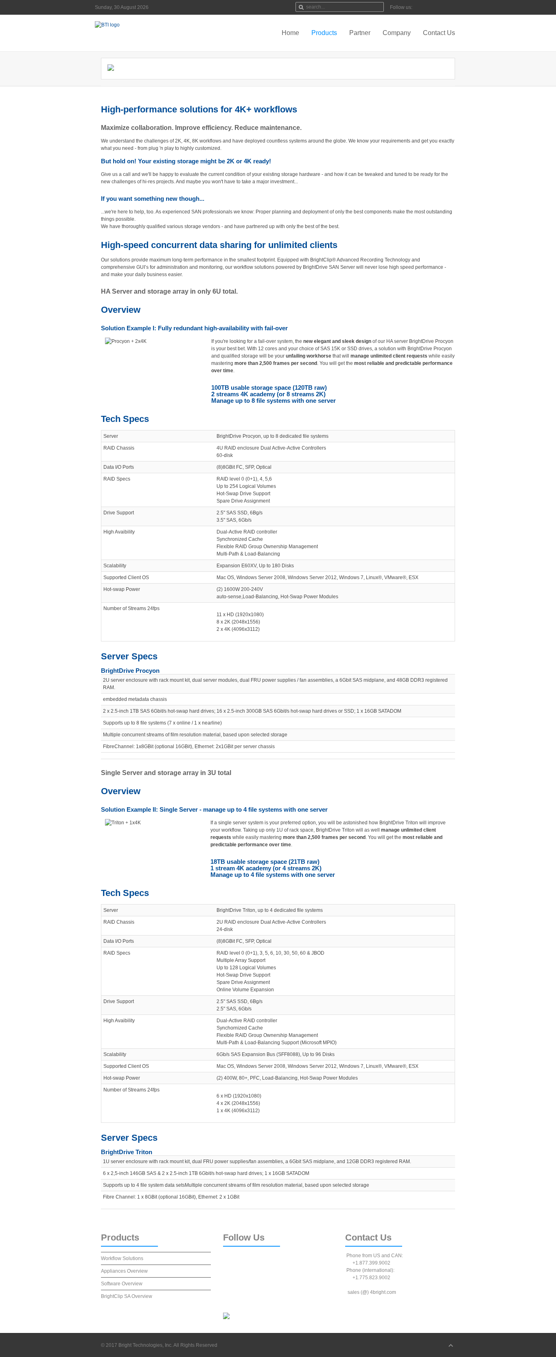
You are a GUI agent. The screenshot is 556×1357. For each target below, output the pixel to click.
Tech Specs (125, 419)
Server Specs (129, 656)
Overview (120, 310)
